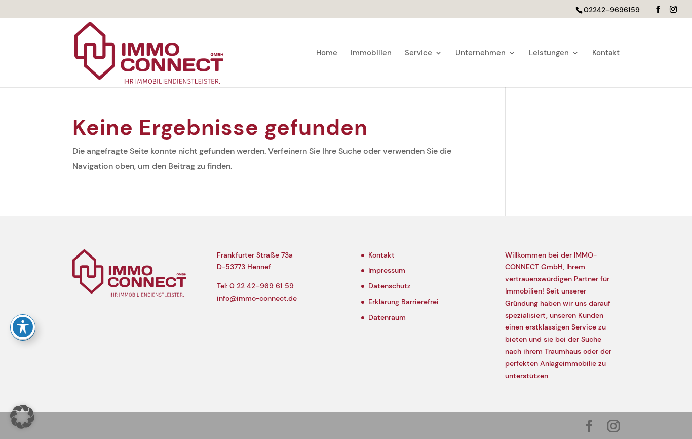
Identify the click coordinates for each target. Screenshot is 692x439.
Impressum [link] (386, 270)
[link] (148, 52)
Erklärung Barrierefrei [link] (403, 301)
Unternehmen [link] (480, 53)
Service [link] (418, 53)
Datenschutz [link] (389, 285)
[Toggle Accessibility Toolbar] (23, 327)
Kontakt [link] (606, 53)
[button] (658, 9)
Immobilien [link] (371, 53)
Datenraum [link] (387, 317)
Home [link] (326, 53)
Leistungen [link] (549, 53)
